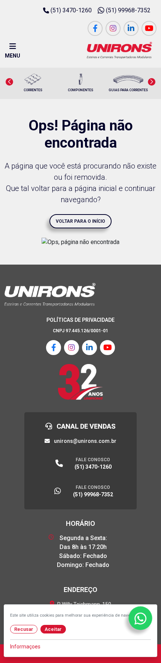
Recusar (23, 629)
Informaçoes (25, 647)
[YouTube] (149, 28)
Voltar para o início (80, 221)
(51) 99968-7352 (128, 10)
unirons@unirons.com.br (84, 441)
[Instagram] (113, 28)
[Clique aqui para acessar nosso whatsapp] (140, 618)
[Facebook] (95, 28)
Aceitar (53, 629)
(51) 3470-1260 (71, 10)
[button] (9, 82)
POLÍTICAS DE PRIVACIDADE (80, 320)
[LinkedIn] (131, 28)
